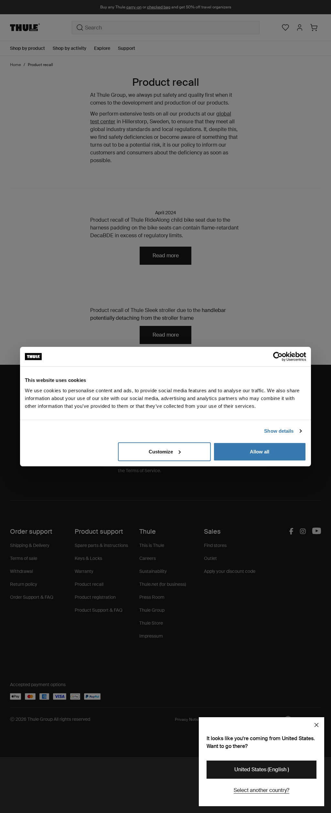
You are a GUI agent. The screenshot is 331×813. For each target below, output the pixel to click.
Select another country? (261, 790)
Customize (161, 451)
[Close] (316, 725)
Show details (279, 431)
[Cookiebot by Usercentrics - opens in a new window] (278, 357)
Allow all (259, 451)
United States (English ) (261, 769)
